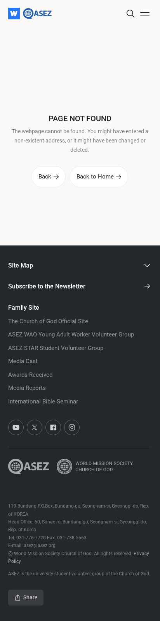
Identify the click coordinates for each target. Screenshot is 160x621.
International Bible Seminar (43, 401)
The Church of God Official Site (48, 321)
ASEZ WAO (71, 334)
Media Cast (23, 361)
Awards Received (30, 374)
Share (30, 597)
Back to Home (95, 176)
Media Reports (27, 387)
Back (44, 176)
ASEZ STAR (55, 348)
